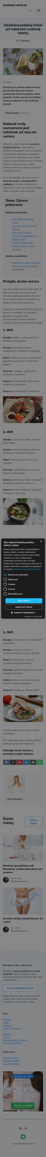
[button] (23, 612)
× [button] (41, 541)
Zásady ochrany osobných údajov (27, 569)
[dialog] (23, 578)
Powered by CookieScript (33, 617)
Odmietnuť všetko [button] (23, 607)
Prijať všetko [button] (24, 601)
